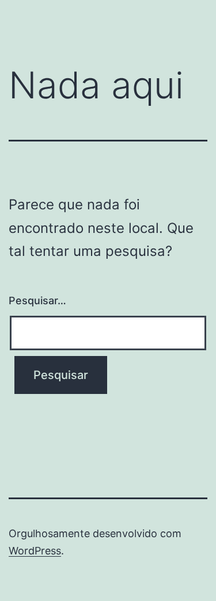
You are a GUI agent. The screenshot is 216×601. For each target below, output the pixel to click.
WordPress (35, 551)
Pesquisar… (37, 300)
